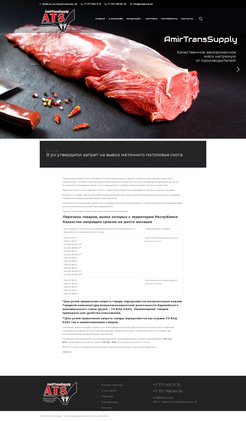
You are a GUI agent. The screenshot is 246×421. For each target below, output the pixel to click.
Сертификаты (169, 19)
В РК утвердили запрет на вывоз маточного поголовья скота (114, 154)
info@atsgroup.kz (163, 397)
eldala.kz (66, 352)
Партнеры (152, 19)
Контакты (187, 19)
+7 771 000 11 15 (166, 384)
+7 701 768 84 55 (168, 391)
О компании (116, 19)
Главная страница (112, 385)
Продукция (134, 19)
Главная (100, 19)
